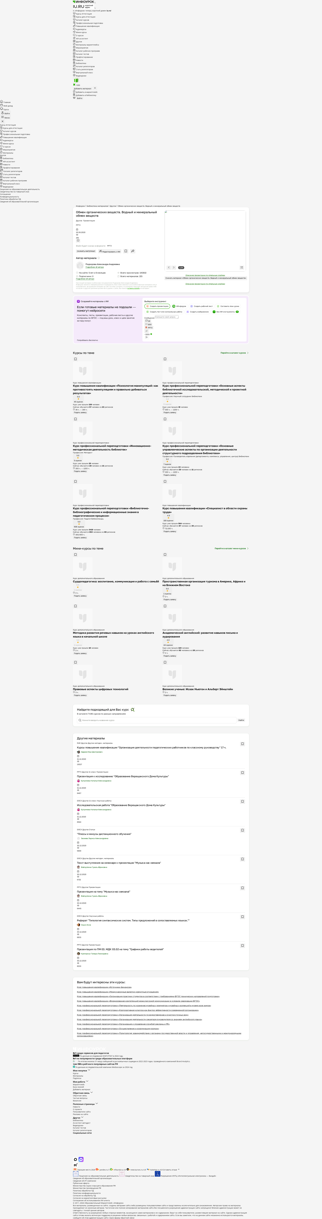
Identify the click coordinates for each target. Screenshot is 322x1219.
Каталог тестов (82, 54)
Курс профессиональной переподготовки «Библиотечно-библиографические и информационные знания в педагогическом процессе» (111, 512)
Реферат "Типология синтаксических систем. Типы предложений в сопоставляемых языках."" (133, 920)
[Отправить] (146, 337)
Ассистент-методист (81, 1123)
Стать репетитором (84, 69)
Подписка (77, 1078)
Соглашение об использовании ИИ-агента (91, 1200)
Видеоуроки (80, 76)
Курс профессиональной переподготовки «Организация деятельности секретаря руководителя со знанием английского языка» (139, 1019)
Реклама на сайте (80, 1114)
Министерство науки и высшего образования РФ (94, 1186)
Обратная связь (80, 1095)
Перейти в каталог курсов (233, 353)
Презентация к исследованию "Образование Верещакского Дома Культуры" (123, 776)
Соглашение (5, 194)
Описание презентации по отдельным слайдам (205, 275)
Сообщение (149, 318)
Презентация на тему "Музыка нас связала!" (103, 891)
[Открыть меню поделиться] (132, 251)
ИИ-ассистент (81, 38)
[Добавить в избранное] (125, 251)
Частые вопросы (80, 1098)
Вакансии (77, 1100)
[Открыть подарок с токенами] (76, 80)
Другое (79, 221)
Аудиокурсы (80, 29)
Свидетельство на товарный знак (14, 191)
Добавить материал (81, 1089)
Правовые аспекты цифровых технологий (100, 689)
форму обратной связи (124, 1218)
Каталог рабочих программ (87, 51)
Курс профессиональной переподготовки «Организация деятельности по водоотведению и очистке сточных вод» (133, 1015)
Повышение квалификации (87, 26)
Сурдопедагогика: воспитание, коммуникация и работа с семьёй (116, 581)
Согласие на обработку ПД (84, 1195)
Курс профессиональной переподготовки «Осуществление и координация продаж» (118, 1028)
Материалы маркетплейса (87, 45)
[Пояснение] (98, 258)
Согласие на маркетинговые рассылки (89, 1198)
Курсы (83, 14)
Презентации (89, 221)
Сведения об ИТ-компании (84, 1181)
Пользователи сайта (82, 1112)
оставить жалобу (133, 288)
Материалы (8, 153)
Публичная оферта (81, 1183)
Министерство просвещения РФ (87, 1188)
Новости (79, 60)
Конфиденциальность (9, 196)
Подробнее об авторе (95, 267)
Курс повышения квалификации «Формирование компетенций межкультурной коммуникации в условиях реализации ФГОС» (138, 1001)
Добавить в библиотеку (85, 95)
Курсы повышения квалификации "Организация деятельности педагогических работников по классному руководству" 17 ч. (151, 747)
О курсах (79, 35)
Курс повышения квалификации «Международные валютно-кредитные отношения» (118, 992)
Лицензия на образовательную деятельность (20, 189)
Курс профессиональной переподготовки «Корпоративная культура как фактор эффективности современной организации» (138, 1010)
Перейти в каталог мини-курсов (230, 548)
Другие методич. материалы (100, 743)
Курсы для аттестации (85, 17)
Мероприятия (81, 48)
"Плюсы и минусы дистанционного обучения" (104, 833)
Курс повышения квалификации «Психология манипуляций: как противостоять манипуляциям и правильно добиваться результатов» (115, 389)
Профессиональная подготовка (89, 23)
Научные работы (104, 801)
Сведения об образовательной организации (19, 201)
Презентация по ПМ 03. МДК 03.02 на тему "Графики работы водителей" (120, 949)
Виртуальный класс (84, 72)
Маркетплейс (79, 1084)
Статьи (92, 829)
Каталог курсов (82, 20)
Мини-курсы (8, 143)
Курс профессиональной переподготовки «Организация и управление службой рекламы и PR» (123, 1024)
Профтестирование (84, 57)
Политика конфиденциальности (87, 1193)
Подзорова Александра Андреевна (103, 264)
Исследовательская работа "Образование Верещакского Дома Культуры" (121, 805)
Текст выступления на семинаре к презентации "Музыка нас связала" (119, 862)
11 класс (92, 772)
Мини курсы (81, 32)
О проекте (77, 1109)
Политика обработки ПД (10, 199)
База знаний (78, 1087)
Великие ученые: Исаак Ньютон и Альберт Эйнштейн (198, 689)
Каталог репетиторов (85, 66)
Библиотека (80, 63)
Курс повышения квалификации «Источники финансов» (104, 987)
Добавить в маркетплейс (86, 92)
